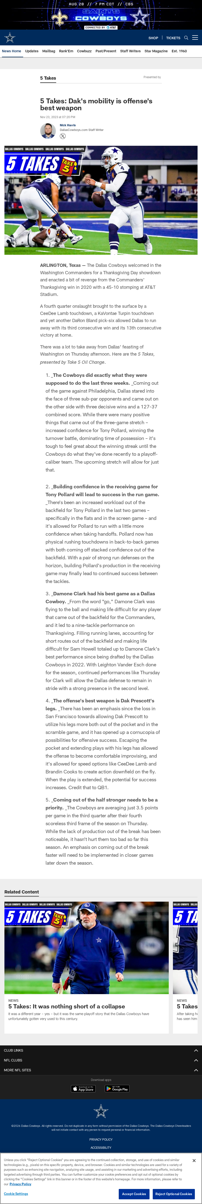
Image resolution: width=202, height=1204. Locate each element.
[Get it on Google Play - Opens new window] (117, 1091)
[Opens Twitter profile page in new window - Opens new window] (63, 136)
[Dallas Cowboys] (101, 1111)
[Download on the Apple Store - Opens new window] (83, 1089)
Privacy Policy (101, 1139)
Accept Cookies (134, 1194)
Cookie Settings (16, 1194)
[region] (101, 1178)
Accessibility (101, 1147)
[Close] (194, 1160)
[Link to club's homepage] (10, 35)
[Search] (186, 37)
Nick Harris (68, 125)
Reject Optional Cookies (173, 1194)
